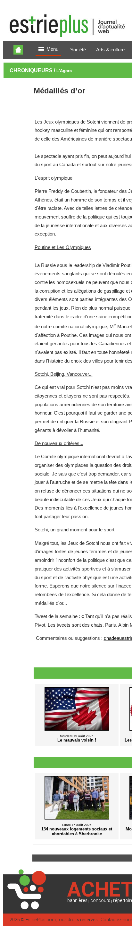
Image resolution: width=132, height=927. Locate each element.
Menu (52, 49)
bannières (77, 900)
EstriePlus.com (41, 919)
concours (100, 900)
